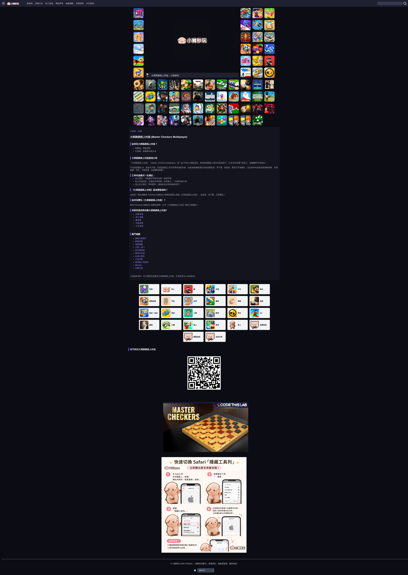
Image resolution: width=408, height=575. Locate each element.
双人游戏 (49, 3)
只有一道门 (140, 247)
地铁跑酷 (69, 3)
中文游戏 (90, 3)
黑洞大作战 (140, 253)
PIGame (189, 564)
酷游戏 (138, 220)
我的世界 (59, 3)
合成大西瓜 (140, 256)
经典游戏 (139, 214)
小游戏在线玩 (136, 276)
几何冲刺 (139, 259)
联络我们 (212, 564)
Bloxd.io (138, 265)
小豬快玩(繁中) (200, 564)
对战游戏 (139, 223)
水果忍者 (139, 268)
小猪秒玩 (176, 564)
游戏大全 (39, 3)
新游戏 (30, 3)
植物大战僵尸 (141, 238)
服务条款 (233, 564)
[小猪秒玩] (13, 3)
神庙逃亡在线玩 (142, 262)
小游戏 (133, 131)
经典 (140, 131)
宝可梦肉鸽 (140, 250)
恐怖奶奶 (139, 241)
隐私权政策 (223, 564)
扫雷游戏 (80, 3)
